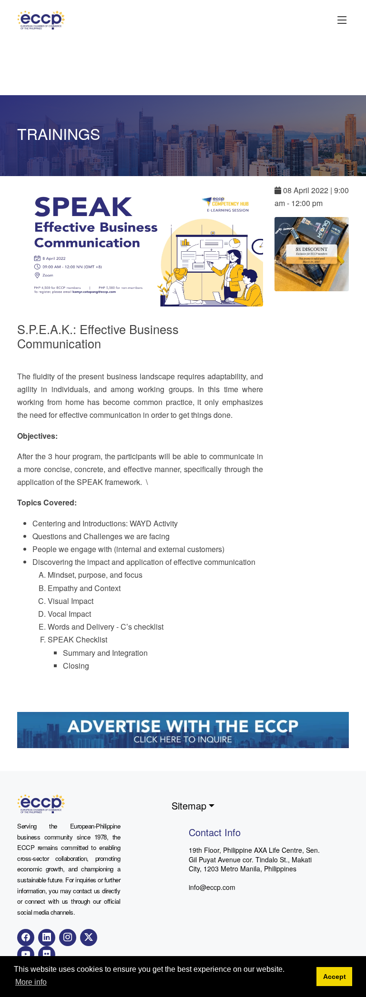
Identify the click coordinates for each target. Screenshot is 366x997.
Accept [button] (334, 976)
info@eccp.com (212, 887)
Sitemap (189, 805)
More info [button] (31, 982)
